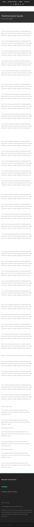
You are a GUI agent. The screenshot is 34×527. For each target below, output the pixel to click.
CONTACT (27, 1)
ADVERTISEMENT (12, 1)
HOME (4, 1)
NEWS (20, 1)
